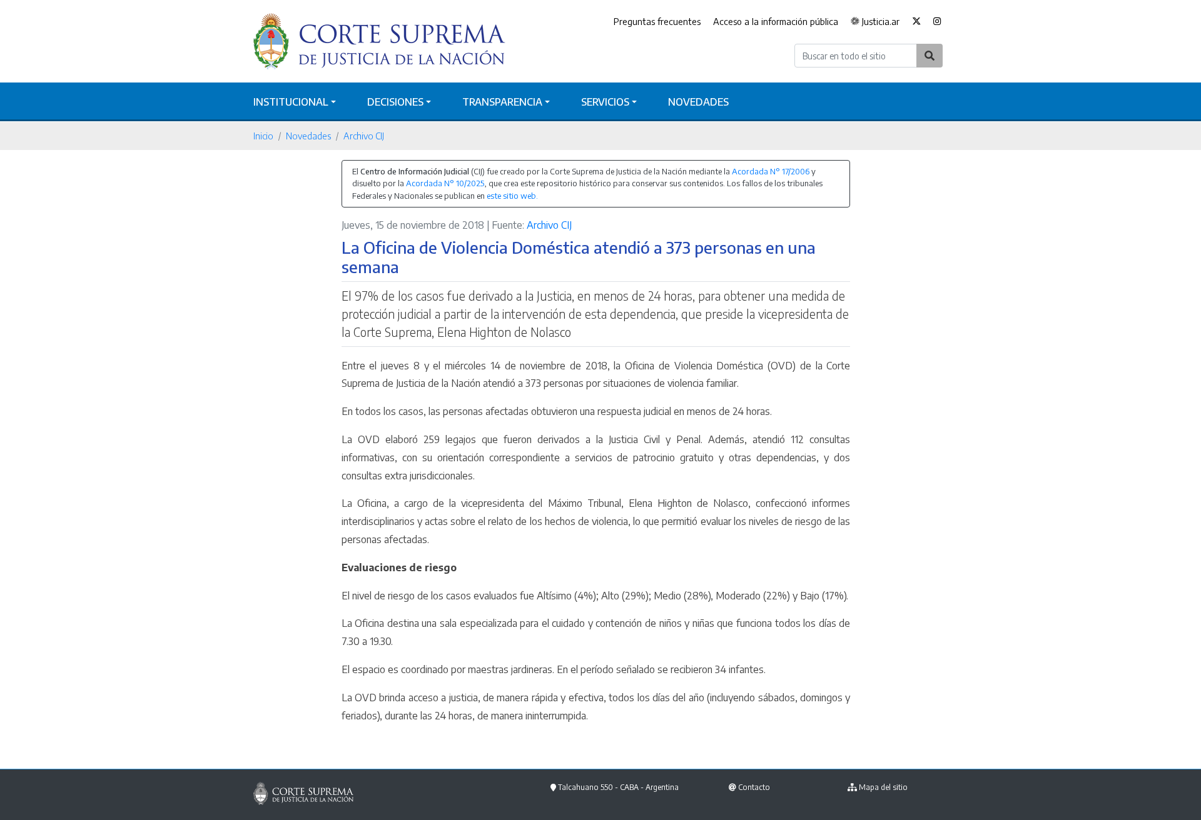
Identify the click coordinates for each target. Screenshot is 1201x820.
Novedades (698, 102)
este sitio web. (512, 196)
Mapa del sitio (883, 787)
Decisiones (395, 102)
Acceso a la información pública (775, 21)
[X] (916, 22)
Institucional (290, 102)
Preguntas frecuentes (657, 21)
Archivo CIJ (363, 135)
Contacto (754, 787)
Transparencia (502, 102)
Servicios (605, 102)
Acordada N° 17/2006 (770, 171)
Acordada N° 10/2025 (445, 183)
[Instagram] (937, 22)
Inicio (263, 135)
